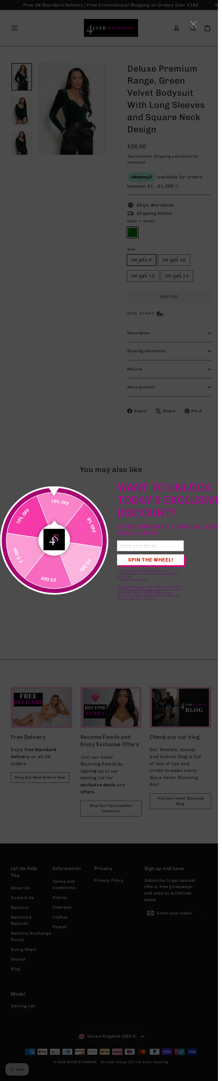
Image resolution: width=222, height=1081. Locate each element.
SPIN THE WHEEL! (150, 560)
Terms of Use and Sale (143, 589)
